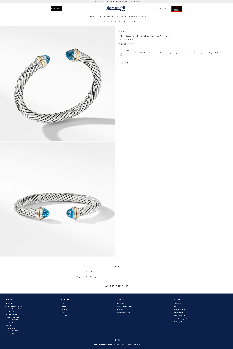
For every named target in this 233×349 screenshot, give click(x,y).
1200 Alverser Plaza (11, 328)
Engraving (120, 309)
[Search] (153, 8)
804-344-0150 (9, 333)
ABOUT (142, 16)
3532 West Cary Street (12, 317)
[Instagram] (119, 340)
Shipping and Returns (180, 309)
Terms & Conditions (134, 344)
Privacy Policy (120, 344)
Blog (62, 303)
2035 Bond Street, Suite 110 (14, 306)
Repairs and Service (123, 312)
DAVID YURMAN (93, 16)
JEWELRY (121, 16)
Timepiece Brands (179, 315)
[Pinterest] (115, 340)
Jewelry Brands (178, 312)
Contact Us (177, 303)
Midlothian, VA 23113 (12, 331)
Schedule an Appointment (182, 319)
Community (64, 309)
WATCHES (132, 16)
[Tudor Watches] (176, 9)
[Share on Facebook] (125, 63)
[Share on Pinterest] (129, 63)
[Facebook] (112, 340)
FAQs (175, 306)
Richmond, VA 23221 (11, 320)
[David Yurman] (61, 8)
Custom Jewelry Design (124, 306)
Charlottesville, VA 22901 (13, 309)
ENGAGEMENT (108, 16)
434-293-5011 (9, 311)
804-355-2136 (9, 322)
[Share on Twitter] (127, 63)
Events (63, 312)
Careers (63, 306)
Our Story (64, 315)
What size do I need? (84, 272)
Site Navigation (178, 322)
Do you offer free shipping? (86, 277)
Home (98, 22)
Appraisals (120, 303)
